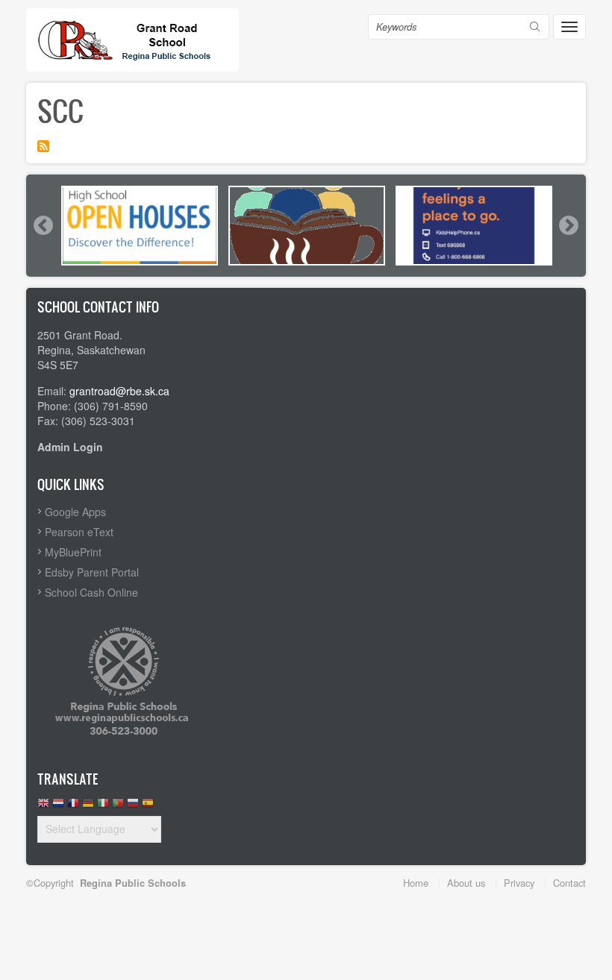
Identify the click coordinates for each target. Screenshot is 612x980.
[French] (73, 806)
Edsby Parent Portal (92, 572)
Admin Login (70, 446)
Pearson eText (79, 531)
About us (466, 883)
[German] (88, 806)
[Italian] (103, 806)
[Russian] (133, 806)
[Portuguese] (118, 806)
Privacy (519, 883)
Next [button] (568, 225)
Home (415, 883)
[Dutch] (58, 806)
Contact (569, 883)
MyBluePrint (73, 551)
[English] (43, 806)
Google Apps (75, 511)
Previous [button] (42, 225)
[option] (139, 226)
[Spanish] (148, 806)
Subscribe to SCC (43, 146)
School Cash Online (91, 592)
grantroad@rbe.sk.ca (119, 390)
